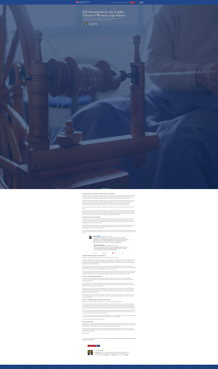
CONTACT (128, 2)
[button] (117, 2)
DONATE (141, 2)
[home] (83, 2)
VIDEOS (124, 2)
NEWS (122, 2)
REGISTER (132, 2)
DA (98, 345)
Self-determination (92, 345)
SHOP (137, 2)
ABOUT (112, 2)
